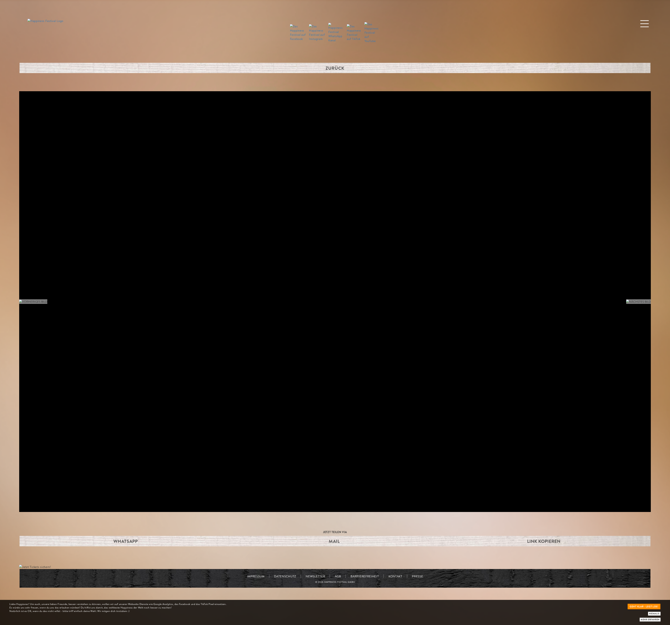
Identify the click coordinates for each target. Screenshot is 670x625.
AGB (338, 576)
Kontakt (395, 576)
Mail (334, 541)
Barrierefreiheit (365, 576)
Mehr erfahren (650, 619)
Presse (417, 576)
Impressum (256, 576)
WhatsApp (125, 541)
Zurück (335, 68)
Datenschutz (285, 576)
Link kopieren (543, 541)
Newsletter (315, 576)
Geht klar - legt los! (644, 606)
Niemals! (654, 613)
